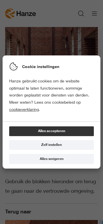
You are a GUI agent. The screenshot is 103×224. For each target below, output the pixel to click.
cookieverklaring (24, 109)
